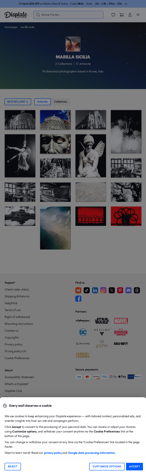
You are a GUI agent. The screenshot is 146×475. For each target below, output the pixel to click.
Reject (12, 466)
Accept (134, 466)
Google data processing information (91, 453)
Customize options (107, 466)
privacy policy (53, 453)
